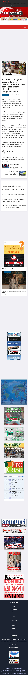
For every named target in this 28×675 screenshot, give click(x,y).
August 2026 (14, 620)
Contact (14, 612)
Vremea (5, 476)
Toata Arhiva (14, 631)
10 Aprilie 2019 (15, 95)
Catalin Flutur (9, 639)
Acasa (14, 606)
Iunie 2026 (14, 625)
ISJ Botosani (24, 639)
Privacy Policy (14, 609)
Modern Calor (14, 644)
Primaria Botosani (4, 641)
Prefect (19, 641)
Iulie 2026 (14, 623)
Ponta (14, 641)
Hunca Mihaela (19, 639)
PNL (6, 639)
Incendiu (3, 639)
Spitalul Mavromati (10, 641)
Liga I (18, 644)
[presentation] (25, 269)
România (22, 641)
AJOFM (17, 641)
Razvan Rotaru (14, 639)
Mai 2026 (14, 628)
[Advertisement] (14, 44)
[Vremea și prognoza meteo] (21, 476)
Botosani (25, 641)
